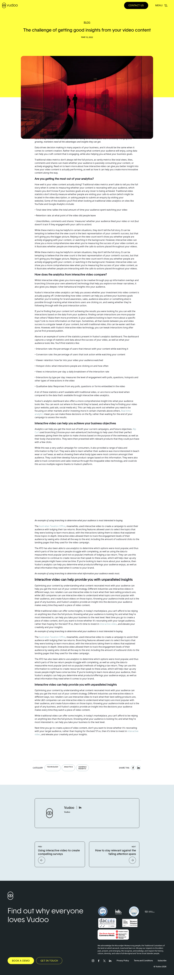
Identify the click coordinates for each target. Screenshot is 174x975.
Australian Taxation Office (52, 526)
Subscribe (162, 960)
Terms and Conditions (143, 960)
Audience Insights (82, 768)
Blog (87, 22)
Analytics (68, 767)
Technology (52, 767)
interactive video (108, 623)
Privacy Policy (123, 960)
